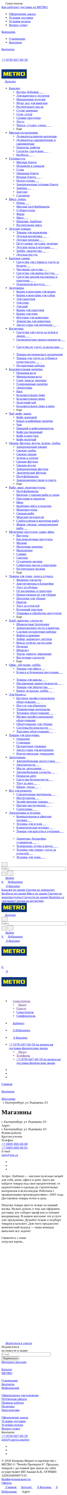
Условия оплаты (20, 21)
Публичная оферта (14, 1399)
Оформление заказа (22, 14)
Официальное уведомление (20, 1395)
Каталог (6, 1369)
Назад (22, 1005)
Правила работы (12, 1402)
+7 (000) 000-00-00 (14, 1144)
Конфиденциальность (16, 1479)
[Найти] (10, 873)
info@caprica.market (15, 1439)
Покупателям (10, 1410)
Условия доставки (21, 17)
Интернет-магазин (13, 1362)
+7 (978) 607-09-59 (14, 60)
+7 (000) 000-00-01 (14, 1147)
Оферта (6, 1483)
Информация (10, 1388)
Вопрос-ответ (18, 25)
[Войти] (3, 963)
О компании (17, 38)
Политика (8, 1406)
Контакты (15, 42)
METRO (6, 1373)
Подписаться (10, 1358)
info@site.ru (9, 1155)
